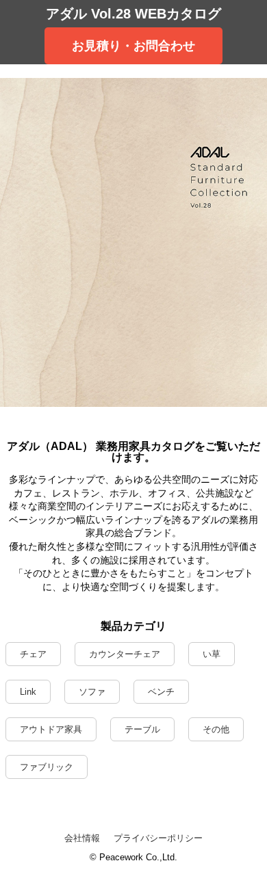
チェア (33, 654)
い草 (211, 654)
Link (28, 692)
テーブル (142, 729)
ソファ (92, 692)
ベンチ (161, 692)
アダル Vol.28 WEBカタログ (133, 13)
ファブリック (46, 767)
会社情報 (82, 838)
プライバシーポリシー (158, 838)
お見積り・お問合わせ (133, 46)
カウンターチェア (124, 654)
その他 (216, 729)
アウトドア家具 (51, 729)
